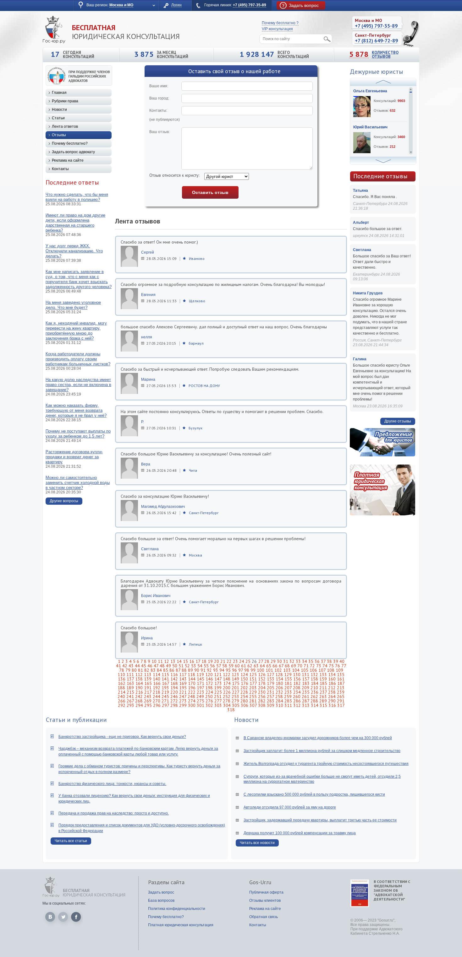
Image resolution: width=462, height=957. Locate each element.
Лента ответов (65, 126)
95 (228, 670)
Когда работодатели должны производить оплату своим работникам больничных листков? (78, 359)
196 (191, 688)
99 (253, 670)
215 (130, 692)
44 (137, 666)
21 (222, 661)
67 (281, 666)
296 (157, 705)
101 (269, 670)
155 (288, 679)
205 (270, 688)
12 (166, 661)
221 (183, 692)
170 (191, 683)
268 (139, 701)
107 (322, 670)
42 (124, 666)
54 (199, 666)
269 (147, 701)
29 (273, 661)
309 (270, 705)
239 (340, 692)
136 (121, 679)
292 (121, 705)
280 (244, 701)
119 (200, 674)
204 (262, 688)
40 (341, 661)
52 (187, 666)
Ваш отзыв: (159, 132)
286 (297, 701)
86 (171, 670)
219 (165, 692)
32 (291, 661)
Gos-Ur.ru (260, 882)
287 (305, 701)
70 (299, 666)
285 (288, 701)
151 (253, 679)
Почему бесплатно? (70, 143)
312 (297, 705)
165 (148, 683)
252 (226, 696)
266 (121, 701)
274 (191, 701)
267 (130, 701)
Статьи (58, 118)
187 (340, 683)
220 (174, 692)
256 (262, 696)
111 (130, 674)
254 (244, 696)
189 (130, 688)
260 (296, 696)
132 (314, 674)
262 (314, 696)
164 (139, 683)
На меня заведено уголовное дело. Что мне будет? (73, 305)
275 (200, 701)
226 (227, 692)
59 (231, 666)
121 (218, 674)
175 (235, 683)
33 (298, 661)
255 (253, 696)
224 (209, 692)
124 (244, 674)
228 (244, 692)
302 (209, 705)
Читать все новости (257, 843)
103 (287, 670)
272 (174, 701)
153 (270, 679)
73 (318, 666)
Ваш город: (159, 98)
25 (247, 661)
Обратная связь (263, 917)
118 (191, 674)
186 (332, 683)
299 (183, 705)
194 (174, 688)
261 (305, 696)
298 (174, 705)
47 (156, 666)
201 (235, 688)
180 (279, 683)
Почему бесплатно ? (280, 23)
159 (323, 679)
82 (146, 670)
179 (270, 683)
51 (181, 666)
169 (183, 683)
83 (153, 670)
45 (143, 666)
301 (200, 705)
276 (209, 701)
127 (270, 674)
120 (209, 674)
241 (130, 696)
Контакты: (164, 115)
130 (296, 674)
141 (165, 679)
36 (317, 661)
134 (332, 674)
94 (221, 670)
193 (165, 688)
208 (296, 688)
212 (332, 688)
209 (305, 688)
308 (262, 705)
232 (279, 692)
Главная (59, 92)
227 (235, 692)
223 (200, 692)
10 (154, 661)
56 (212, 666)
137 (130, 679)
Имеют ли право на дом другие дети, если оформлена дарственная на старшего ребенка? (75, 223)
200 (226, 688)
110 (121, 674)
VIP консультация (277, 29)
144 (191, 679)
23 (235, 661)
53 (193, 666)
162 (121, 683)
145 (200, 679)
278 (226, 701)
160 (332, 679)
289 (323, 701)
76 (337, 666)
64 (262, 666)
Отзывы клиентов (265, 900)
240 (121, 696)
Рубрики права (65, 101)
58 (224, 666)
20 (216, 661)
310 (279, 705)
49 (168, 666)
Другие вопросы (64, 501)
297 (165, 705)
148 (226, 679)
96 (234, 670)
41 (118, 666)
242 (139, 696)
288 (314, 701)
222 (191, 692)
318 (231, 709)
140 (156, 679)
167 (165, 683)
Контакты (60, 169)
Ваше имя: (158, 86)
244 (156, 696)
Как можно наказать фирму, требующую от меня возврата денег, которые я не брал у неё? (76, 410)
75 (331, 666)
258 (279, 696)
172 (209, 683)
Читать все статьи (71, 841)
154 (279, 679)
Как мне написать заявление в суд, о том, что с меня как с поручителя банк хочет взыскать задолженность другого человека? (79, 279)
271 (165, 701)
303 (218, 705)
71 (306, 666)
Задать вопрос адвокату (73, 152)
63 (256, 666)
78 (121, 670)
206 (279, 688)
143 (183, 679)
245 (165, 696)
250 (209, 696)
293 (130, 705)
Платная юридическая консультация (180, 925)
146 (209, 679)
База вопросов (161, 900)
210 (314, 688)
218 (156, 692)
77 (343, 666)
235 (306, 692)
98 (246, 670)
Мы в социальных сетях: (64, 903)
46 (149, 666)
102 (278, 670)
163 (130, 683)
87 (178, 670)
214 (121, 692)
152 (262, 679)
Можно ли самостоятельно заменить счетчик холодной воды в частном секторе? (78, 482)
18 (203, 661)
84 (159, 670)
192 (156, 688)
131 (305, 674)
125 (253, 674)
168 (174, 683)
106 (313, 670)
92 (209, 670)
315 (323, 705)
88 (184, 670)
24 (241, 661)
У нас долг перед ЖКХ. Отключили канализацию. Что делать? (74, 251)
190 (139, 688)
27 (260, 661)
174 (227, 683)
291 (340, 701)
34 (304, 661)
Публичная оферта (266, 892)
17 (197, 661)
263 (323, 696)
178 (262, 683)
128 (279, 674)
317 (340, 705)
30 (279, 661)
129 (288, 674)
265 (340, 696)
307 (253, 705)
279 (235, 701)
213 (340, 688)
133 (323, 674)
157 (305, 679)
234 (297, 692)
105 (304, 670)
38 (329, 661)
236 (314, 692)
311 (288, 705)
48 (162, 666)
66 (275, 666)
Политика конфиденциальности (176, 908)
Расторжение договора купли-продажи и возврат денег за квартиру (74, 456)
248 (191, 696)
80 (134, 670)
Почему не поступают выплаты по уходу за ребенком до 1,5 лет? (78, 433)
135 (340, 674)
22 (229, 661)
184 (314, 683)
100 (260, 670)
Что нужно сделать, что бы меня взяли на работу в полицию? (77, 197)
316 (332, 705)
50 (174, 666)
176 (244, 683)
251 (218, 696)
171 (200, 683)
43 (131, 666)
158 (314, 679)
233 (288, 692)
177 (253, 683)
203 (253, 688)
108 (330, 670)
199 (218, 688)
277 (218, 701)
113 (147, 674)
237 (323, 692)
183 (306, 683)
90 (196, 670)
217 (147, 692)
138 (139, 679)
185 (323, 683)
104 (296, 670)
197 (200, 688)
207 (288, 688)
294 (139, 705)
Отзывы (59, 135)
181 (288, 683)
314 (314, 705)
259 (288, 696)
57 (218, 666)
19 (210, 661)
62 (249, 666)
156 (297, 679)
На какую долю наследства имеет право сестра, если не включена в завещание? (78, 384)
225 (218, 692)
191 (147, 688)
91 (203, 670)
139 (147, 679)
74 (324, 666)
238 (332, 692)
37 (323, 661)
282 (262, 701)
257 (270, 696)
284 (279, 701)
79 (127, 670)
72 (312, 666)
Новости (59, 109)
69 (293, 666)
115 (165, 674)
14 (179, 661)
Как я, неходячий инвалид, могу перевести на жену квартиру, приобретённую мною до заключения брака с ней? (76, 331)
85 (165, 670)
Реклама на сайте (68, 160)
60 (237, 666)
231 (270, 692)
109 (339, 670)
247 (182, 696)
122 (226, 674)
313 (306, 705)
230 (262, 692)
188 (121, 688)
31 (285, 661)
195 (183, 688)
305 (235, 705)
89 (190, 670)
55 (206, 666)
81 (140, 670)
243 (147, 696)
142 (174, 679)
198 (209, 688)
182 (297, 683)
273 (183, 701)
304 (227, 705)
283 (270, 701)
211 (323, 688)
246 (174, 696)
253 (235, 696)
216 (139, 692)
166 (157, 683)
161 (340, 679)
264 (332, 696)
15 (185, 661)
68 (287, 666)
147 (218, 679)
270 (156, 701)
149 (235, 679)
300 (191, 705)
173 (218, 683)
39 (335, 661)
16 (191, 661)
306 (244, 705)
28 (266, 661)
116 (174, 674)
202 (244, 688)
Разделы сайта (166, 882)
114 (156, 674)
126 (262, 674)
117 (182, 674)
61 (243, 666)
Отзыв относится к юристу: (174, 175)
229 (253, 692)
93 (215, 670)
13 (172, 661)
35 (310, 661)
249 (200, 696)
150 (244, 679)
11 (160, 661)
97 (240, 670)
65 (268, 666)
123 (235, 674)
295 (148, 705)
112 (139, 674)
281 (253, 701)
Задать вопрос (161, 892)
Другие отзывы (397, 421)
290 (332, 701)
